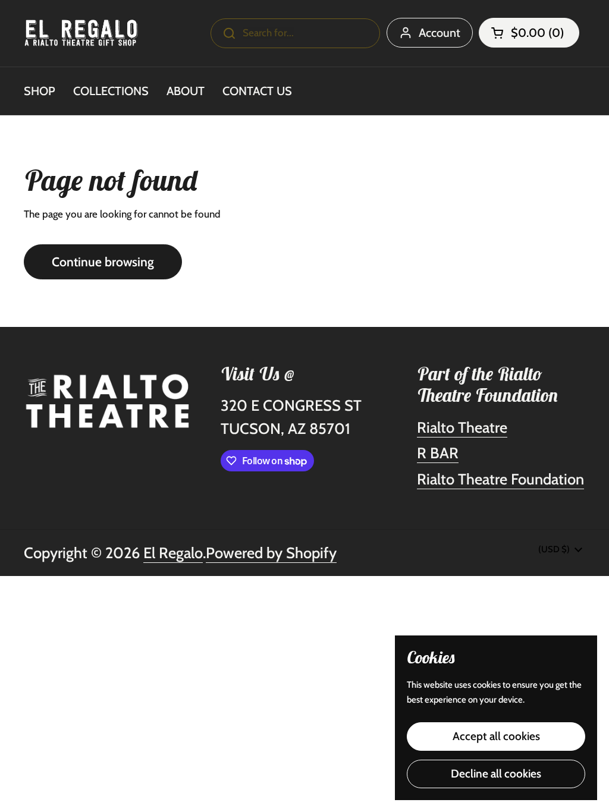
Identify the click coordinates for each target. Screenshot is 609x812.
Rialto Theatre (462, 427)
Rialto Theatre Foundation (500, 479)
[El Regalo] (81, 33)
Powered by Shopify (271, 552)
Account (439, 33)
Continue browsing (103, 261)
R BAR (438, 452)
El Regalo (173, 552)
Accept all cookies (496, 736)
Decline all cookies (496, 773)
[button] (529, 33)
